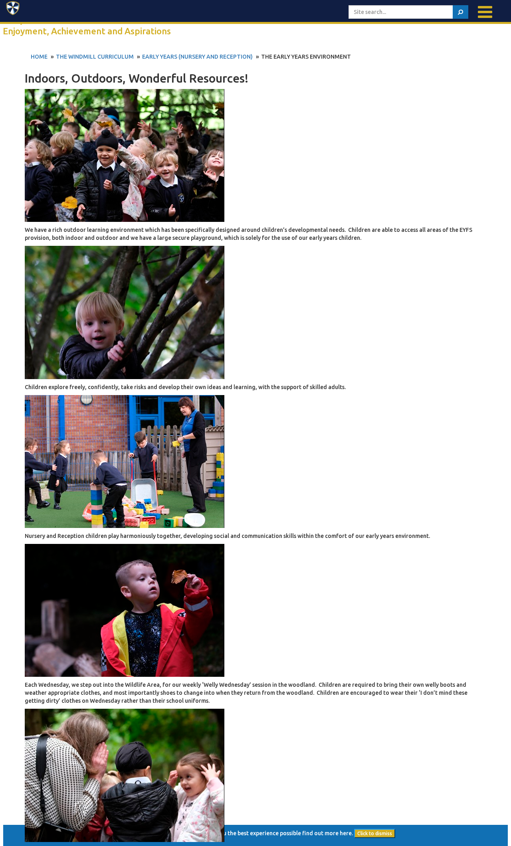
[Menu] (485, 12)
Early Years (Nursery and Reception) (197, 56)
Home (39, 56)
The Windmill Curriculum (95, 56)
